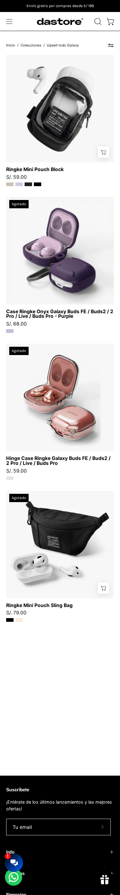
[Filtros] (110, 45)
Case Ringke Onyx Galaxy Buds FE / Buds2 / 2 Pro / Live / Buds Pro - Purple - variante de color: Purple (10, 331)
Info (10, 852)
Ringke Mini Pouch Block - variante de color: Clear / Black (28, 184)
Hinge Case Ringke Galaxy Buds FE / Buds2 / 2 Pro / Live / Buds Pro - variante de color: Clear (10, 478)
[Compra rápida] (103, 152)
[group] (60, 6)
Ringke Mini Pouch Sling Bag (39, 605)
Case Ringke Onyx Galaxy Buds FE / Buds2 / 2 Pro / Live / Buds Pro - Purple (59, 314)
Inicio (10, 45)
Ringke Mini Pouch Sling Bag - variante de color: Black (10, 620)
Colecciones (31, 45)
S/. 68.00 (16, 324)
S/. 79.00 (16, 612)
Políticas (15, 873)
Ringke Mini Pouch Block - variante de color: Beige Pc (10, 184)
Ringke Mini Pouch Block (35, 169)
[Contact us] (13, 877)
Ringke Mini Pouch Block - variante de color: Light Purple (19, 184)
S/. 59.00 (16, 177)
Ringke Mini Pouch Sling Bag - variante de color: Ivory (19, 620)
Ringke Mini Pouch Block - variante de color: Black (37, 184)
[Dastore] (60, 21)
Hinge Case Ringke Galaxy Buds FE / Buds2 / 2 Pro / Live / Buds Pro (58, 461)
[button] (97, 21)
